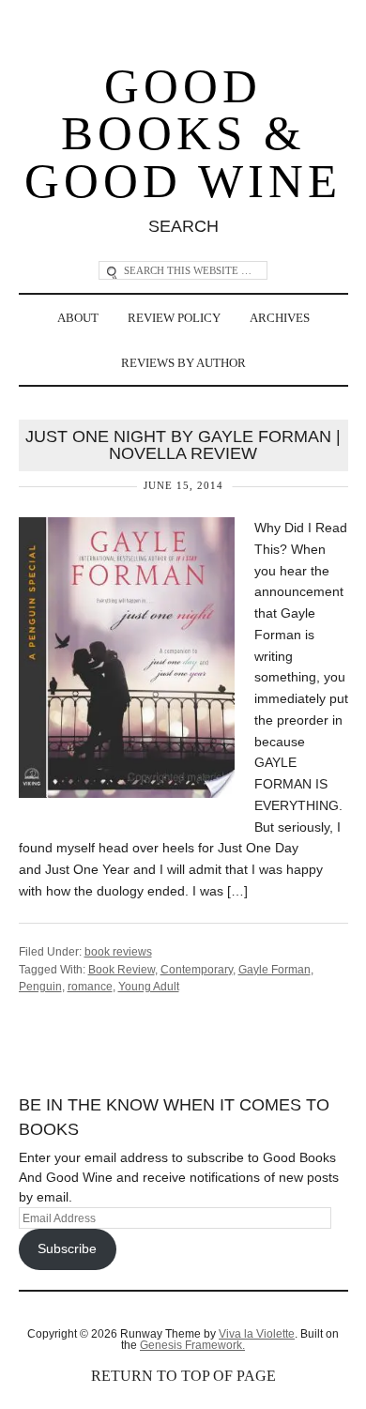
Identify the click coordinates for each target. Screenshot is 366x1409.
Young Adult (148, 986)
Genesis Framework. (192, 1345)
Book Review (121, 969)
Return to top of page (183, 1376)
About (78, 318)
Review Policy (174, 318)
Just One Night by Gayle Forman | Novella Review (183, 445)
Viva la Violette (257, 1333)
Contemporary (196, 969)
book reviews (118, 951)
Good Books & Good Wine (183, 134)
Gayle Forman (274, 969)
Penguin (40, 986)
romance (90, 986)
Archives (280, 318)
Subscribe (67, 1248)
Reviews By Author (183, 363)
